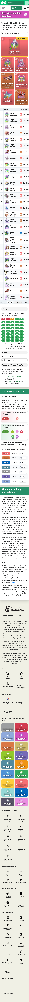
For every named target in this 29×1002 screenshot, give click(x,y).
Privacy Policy (7, 985)
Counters (18, 8)
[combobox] (14, 3)
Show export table (7, 357)
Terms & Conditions (8, 993)
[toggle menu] (22, 2)
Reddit (13, 582)
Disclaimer (21, 985)
